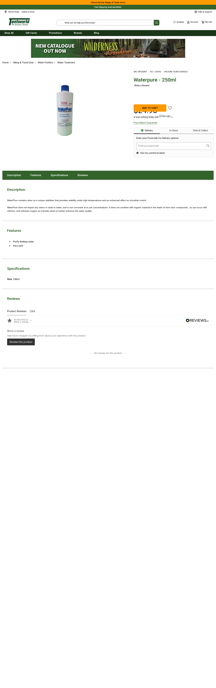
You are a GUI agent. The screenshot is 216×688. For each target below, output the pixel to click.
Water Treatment (66, 62)
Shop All (9, 33)
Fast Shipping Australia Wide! (108, 7)
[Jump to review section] (141, 85)
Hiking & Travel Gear (23, 62)
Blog (96, 33)
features (38, 175)
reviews (85, 175)
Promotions (55, 33)
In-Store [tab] (173, 130)
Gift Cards (31, 33)
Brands (78, 33)
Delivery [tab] (148, 130)
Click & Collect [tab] (200, 130)
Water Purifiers (45, 62)
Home (5, 62)
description (16, 175)
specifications (62, 175)
